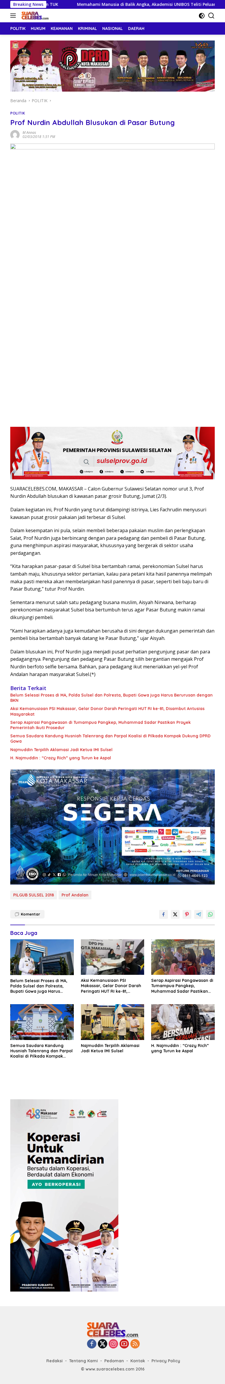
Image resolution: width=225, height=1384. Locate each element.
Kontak (137, 1360)
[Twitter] (102, 1344)
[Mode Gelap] (201, 16)
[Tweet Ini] (175, 914)
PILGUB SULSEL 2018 (33, 895)
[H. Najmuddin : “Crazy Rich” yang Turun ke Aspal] (183, 1022)
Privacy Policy (165, 1360)
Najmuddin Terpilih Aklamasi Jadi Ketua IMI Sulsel (61, 749)
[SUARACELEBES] (34, 16)
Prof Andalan (75, 895)
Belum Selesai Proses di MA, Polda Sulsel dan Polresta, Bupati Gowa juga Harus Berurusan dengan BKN (111, 697)
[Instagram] (113, 1344)
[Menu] (14, 16)
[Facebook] (91, 1344)
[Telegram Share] (198, 914)
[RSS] (135, 1344)
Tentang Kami (83, 1360)
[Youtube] (124, 1344)
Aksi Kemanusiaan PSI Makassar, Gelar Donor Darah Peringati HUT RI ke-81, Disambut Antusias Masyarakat (107, 711)
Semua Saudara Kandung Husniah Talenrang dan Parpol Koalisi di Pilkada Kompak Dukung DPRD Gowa (110, 738)
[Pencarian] (211, 16)
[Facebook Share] (163, 914)
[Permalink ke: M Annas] (15, 134)
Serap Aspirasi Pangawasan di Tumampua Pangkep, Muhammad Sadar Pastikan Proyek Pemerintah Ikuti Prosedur (100, 725)
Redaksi (54, 1360)
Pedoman (114, 1360)
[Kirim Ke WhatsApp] (210, 914)
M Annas (29, 132)
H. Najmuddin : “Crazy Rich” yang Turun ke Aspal (60, 758)
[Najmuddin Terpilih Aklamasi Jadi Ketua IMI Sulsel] (112, 1022)
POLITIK (17, 113)
